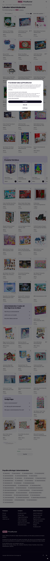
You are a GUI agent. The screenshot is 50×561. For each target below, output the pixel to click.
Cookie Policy (10, 89)
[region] (25, 95)
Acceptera (25, 101)
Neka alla (25, 104)
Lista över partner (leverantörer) (13, 98)
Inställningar (25, 108)
